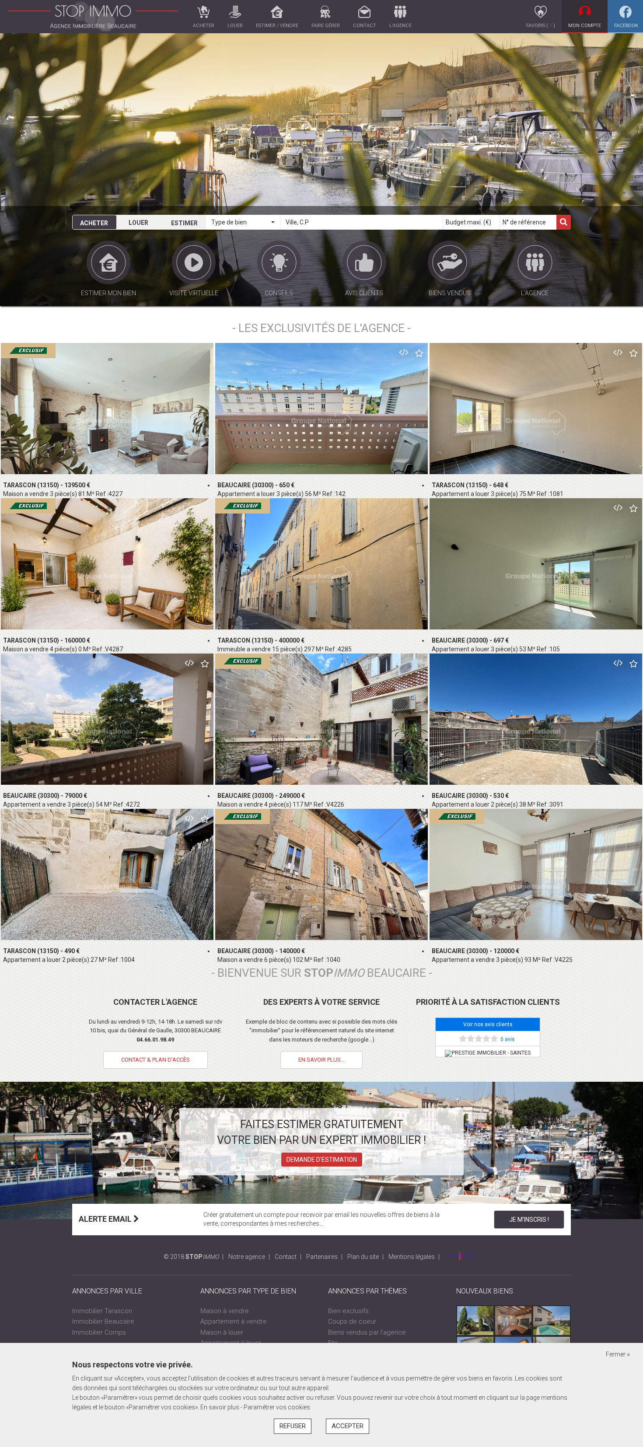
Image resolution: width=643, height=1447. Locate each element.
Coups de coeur (352, 1321)
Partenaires (322, 1256)
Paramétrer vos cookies (277, 1407)
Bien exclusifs (348, 1311)
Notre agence (246, 1256)
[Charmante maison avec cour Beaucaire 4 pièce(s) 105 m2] (513, 1320)
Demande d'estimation (322, 1159)
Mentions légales (411, 1256)
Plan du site (363, 1256)
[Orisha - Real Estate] (461, 1256)
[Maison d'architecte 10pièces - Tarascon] (475, 1320)
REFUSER (293, 1426)
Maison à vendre (224, 1311)
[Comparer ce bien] (403, 352)
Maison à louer (221, 1332)
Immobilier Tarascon (102, 1311)
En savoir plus (220, 1407)
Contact (286, 1256)
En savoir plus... (321, 1059)
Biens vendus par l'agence (367, 1332)
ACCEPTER (347, 1426)
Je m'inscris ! (529, 1219)
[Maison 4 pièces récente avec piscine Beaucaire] (551, 1320)
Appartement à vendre (233, 1321)
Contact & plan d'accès (155, 1059)
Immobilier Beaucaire (103, 1321)
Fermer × (618, 1354)
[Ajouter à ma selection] (419, 353)
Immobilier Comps (99, 1332)
